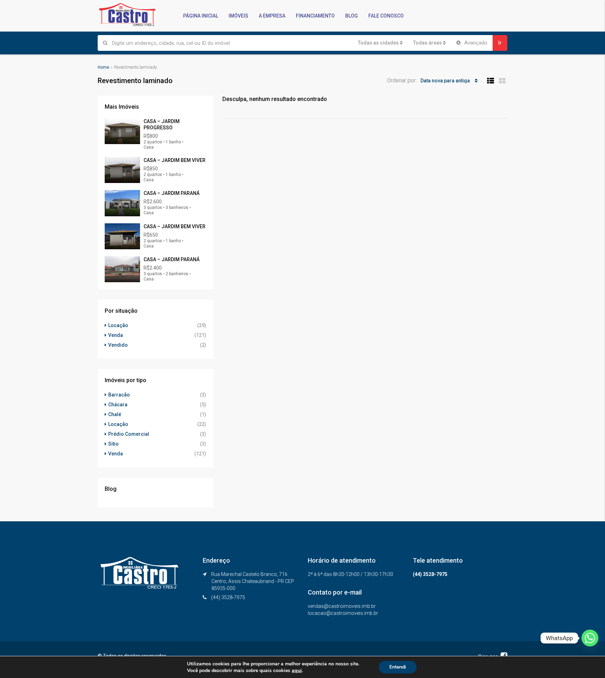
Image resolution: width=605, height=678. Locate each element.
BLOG (351, 16)
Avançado (475, 43)
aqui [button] (297, 670)
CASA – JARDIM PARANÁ (172, 193)
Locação (118, 325)
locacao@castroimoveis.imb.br (343, 613)
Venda (115, 335)
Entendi (397, 667)
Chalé (114, 414)
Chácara (117, 404)
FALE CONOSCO (386, 16)
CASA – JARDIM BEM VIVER (175, 160)
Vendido (118, 345)
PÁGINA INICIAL (200, 16)
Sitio (113, 444)
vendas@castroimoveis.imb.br (342, 606)
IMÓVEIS (238, 16)
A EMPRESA (272, 16)
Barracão (119, 395)
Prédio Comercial (128, 434)
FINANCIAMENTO (315, 16)
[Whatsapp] (590, 638)
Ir (500, 43)
